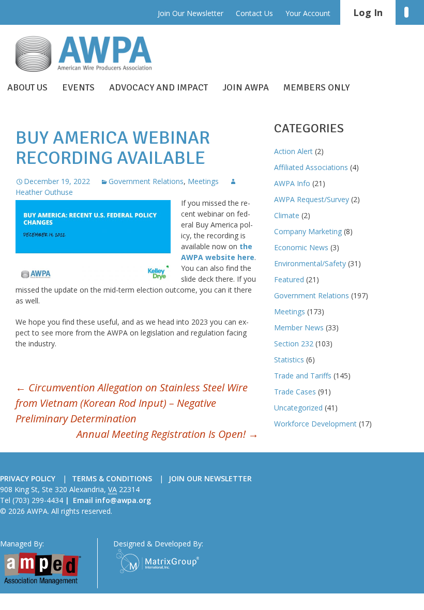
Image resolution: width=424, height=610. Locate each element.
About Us (27, 87)
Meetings (203, 181)
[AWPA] (93, 54)
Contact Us (254, 13)
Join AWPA (245, 87)
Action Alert (293, 151)
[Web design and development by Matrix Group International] (157, 561)
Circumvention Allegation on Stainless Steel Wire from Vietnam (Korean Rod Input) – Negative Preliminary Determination (132, 402)
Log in (368, 12)
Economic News (301, 247)
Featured (289, 279)
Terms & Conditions (112, 478)
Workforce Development (315, 424)
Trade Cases (295, 391)
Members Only (316, 87)
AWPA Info (292, 183)
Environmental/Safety (310, 263)
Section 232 (293, 343)
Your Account (307, 13)
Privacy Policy (27, 478)
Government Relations (146, 181)
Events (78, 87)
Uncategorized (298, 408)
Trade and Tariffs (302, 375)
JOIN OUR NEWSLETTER (210, 478)
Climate (286, 215)
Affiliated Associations (311, 167)
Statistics (289, 359)
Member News (299, 327)
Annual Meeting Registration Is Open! (168, 434)
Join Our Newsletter (190, 13)
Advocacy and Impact (158, 87)
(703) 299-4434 (37, 500)
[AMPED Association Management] (42, 568)
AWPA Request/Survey (311, 199)
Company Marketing (308, 231)
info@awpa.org (123, 500)
